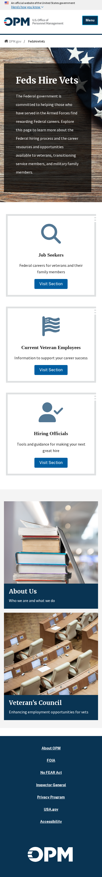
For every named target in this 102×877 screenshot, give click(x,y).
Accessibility (51, 821)
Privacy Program (51, 797)
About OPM (51, 748)
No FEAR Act (51, 772)
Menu (90, 20)
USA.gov (51, 809)
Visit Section (51, 283)
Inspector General (51, 785)
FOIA (51, 760)
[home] (33, 25)
